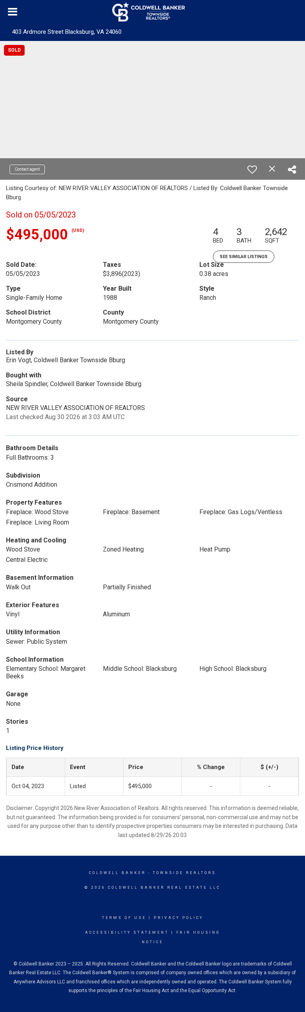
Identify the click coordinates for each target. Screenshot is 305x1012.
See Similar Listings (244, 256)
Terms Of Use (124, 918)
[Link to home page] (152, 12)
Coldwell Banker (117, 873)
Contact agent (27, 169)
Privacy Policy (178, 918)
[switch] (252, 169)
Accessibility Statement (127, 932)
